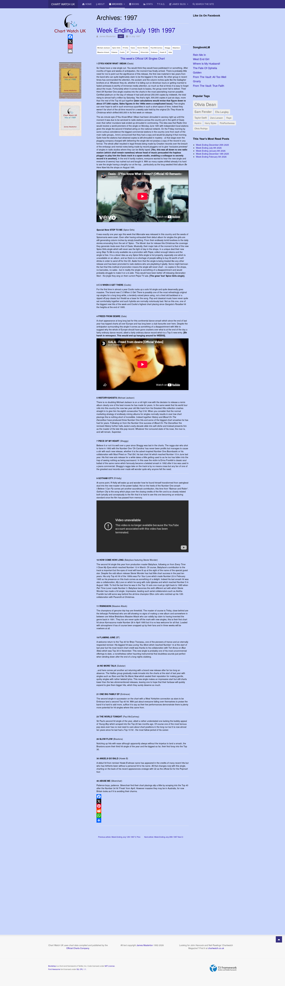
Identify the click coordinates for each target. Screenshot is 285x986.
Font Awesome (54, 969)
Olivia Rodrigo (201, 128)
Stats (149, 4)
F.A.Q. (162, 4)
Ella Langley (222, 112)
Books (135, 4)
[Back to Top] (279, 939)
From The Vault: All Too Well (209, 77)
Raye (228, 117)
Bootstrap (52, 966)
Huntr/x (197, 123)
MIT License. (110, 966)
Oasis (133, 48)
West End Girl (201, 59)
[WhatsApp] (142, 815)
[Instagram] (70, 46)
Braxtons (134, 52)
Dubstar (114, 52)
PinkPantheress (227, 123)
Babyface (176, 48)
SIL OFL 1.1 (81, 969)
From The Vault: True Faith (208, 85)
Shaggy (167, 48)
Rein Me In (199, 55)
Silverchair (145, 52)
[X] (142, 801)
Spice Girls (116, 48)
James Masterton (145, 945)
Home (88, 4)
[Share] (142, 820)
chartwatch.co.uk (216, 948)
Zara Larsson (216, 117)
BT (128, 52)
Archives (117, 4)
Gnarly (197, 81)
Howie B (163, 52)
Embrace (154, 52)
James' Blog (179, 4)
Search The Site (204, 4)
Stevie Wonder (142, 48)
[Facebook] (142, 796)
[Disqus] (142, 882)
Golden (197, 72)
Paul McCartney (156, 48)
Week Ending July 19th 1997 (135, 29)
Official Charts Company (77, 948)
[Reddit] (142, 810)
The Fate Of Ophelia (205, 68)
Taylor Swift (200, 117)
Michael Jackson (103, 48)
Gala (170, 52)
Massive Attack (103, 52)
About (101, 4)
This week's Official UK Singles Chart (142, 58)
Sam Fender (203, 111)
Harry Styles (210, 123)
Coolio (122, 52)
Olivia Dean (205, 104)
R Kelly (125, 48)
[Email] (70, 51)
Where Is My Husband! (206, 63)
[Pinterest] (142, 806)
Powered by (223, 968)
